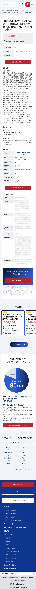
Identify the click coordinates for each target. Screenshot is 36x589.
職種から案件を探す (11, 517)
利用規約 (4, 578)
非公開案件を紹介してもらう (18, 425)
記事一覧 (8, 538)
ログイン (18, 492)
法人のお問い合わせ (10, 568)
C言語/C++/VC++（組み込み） (24, 153)
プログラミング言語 (11, 554)
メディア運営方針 (15, 580)
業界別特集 (9, 541)
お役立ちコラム (8, 534)
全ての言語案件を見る (22, 469)
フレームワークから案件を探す (14, 520)
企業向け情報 (9, 561)
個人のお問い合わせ (10, 565)
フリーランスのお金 (11, 558)
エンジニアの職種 (10, 548)
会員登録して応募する (18, 62)
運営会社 (23, 580)
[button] (13, 339)
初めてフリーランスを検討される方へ (15, 527)
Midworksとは (8, 524)
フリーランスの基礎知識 (12, 551)
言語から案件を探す (11, 510)
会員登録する (18, 484)
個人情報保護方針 (13, 578)
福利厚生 (6, 531)
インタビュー (9, 544)
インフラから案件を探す (12, 513)
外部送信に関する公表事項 (26, 578)
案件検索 (6, 507)
